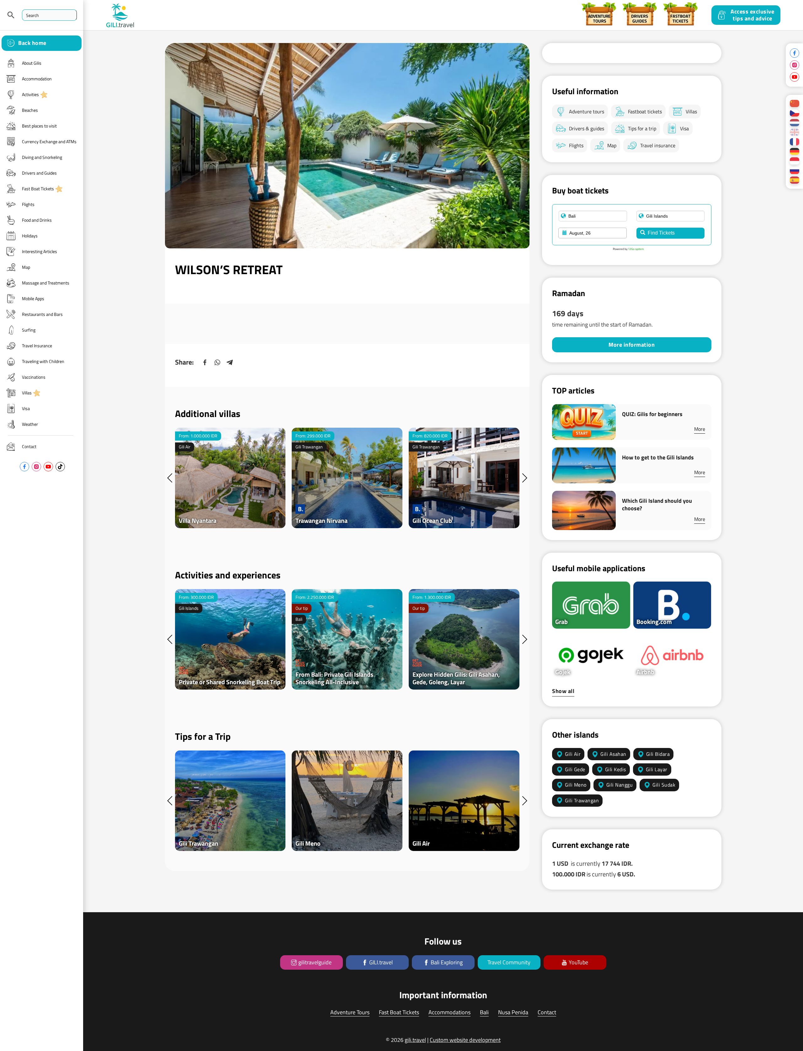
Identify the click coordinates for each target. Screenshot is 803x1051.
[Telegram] (230, 362)
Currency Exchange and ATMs (49, 141)
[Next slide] (524, 478)
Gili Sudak (663, 784)
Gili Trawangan (582, 800)
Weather (30, 424)
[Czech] (794, 113)
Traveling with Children (43, 361)
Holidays (30, 235)
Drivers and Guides (39, 173)
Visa (26, 408)
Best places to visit (39, 125)
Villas (27, 392)
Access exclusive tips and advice (752, 15)
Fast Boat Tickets (38, 188)
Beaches (30, 110)
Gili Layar (656, 769)
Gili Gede (575, 769)
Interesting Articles (39, 251)
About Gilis (31, 63)
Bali (484, 1012)
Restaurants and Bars (42, 314)
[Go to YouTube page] (48, 466)
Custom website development (465, 1040)
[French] (794, 141)
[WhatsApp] (217, 362)
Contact (29, 446)
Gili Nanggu (619, 784)
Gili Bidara (658, 754)
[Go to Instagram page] (36, 466)
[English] (794, 132)
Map (26, 267)
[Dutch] (794, 122)
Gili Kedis (615, 769)
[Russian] (794, 170)
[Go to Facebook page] (24, 466)
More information (632, 344)
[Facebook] (205, 362)
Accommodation (37, 78)
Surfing (28, 330)
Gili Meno (576, 784)
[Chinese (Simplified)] (794, 103)
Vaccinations (33, 377)
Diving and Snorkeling (42, 157)
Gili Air (573, 754)
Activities (30, 94)
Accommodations (449, 1012)
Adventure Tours (350, 1012)
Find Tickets (661, 233)
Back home (32, 43)
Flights (28, 204)
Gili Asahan (613, 754)
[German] (794, 151)
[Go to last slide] (170, 478)
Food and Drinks (37, 220)
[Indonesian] (794, 161)
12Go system (636, 249)
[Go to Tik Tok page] (60, 466)
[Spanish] (794, 180)
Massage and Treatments (45, 282)
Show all (563, 691)
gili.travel (415, 1040)
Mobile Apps (33, 298)
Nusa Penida (513, 1012)
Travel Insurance (37, 345)
